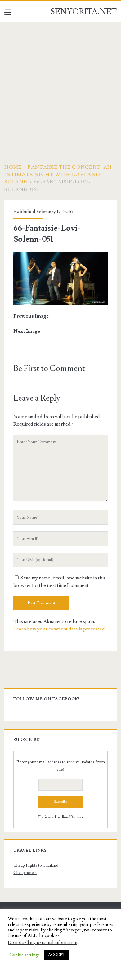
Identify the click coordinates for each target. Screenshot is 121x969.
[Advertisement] (60, 85)
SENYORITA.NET (83, 11)
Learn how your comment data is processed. (59, 629)
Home (13, 167)
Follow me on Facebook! (46, 699)
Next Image (26, 331)
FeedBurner (72, 817)
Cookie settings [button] (24, 955)
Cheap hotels (25, 872)
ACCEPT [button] (56, 954)
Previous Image (31, 316)
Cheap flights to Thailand (35, 865)
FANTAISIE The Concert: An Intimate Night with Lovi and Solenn (58, 174)
